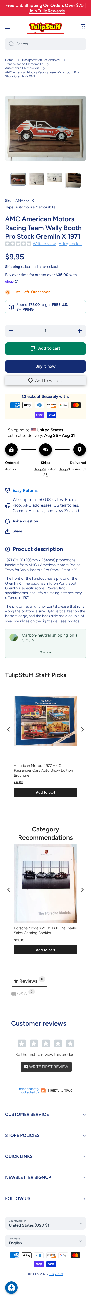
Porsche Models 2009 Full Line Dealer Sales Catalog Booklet (45, 930)
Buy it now (45, 366)
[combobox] (45, 44)
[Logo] (45, 27)
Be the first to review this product (45, 1054)
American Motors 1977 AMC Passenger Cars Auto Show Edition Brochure (43, 770)
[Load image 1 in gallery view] (18, 179)
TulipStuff (56, 1274)
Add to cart (45, 792)
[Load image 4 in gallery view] (73, 180)
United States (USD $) (29, 1225)
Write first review (48, 1066)
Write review (44, 243)
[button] (45, 380)
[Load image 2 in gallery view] (36, 179)
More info (45, 652)
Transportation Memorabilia (24, 64)
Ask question (70, 243)
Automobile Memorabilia (22, 68)
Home (9, 60)
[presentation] (8, 729)
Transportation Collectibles (41, 60)
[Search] (9, 44)
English (15, 1243)
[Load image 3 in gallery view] (54, 177)
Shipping (12, 266)
